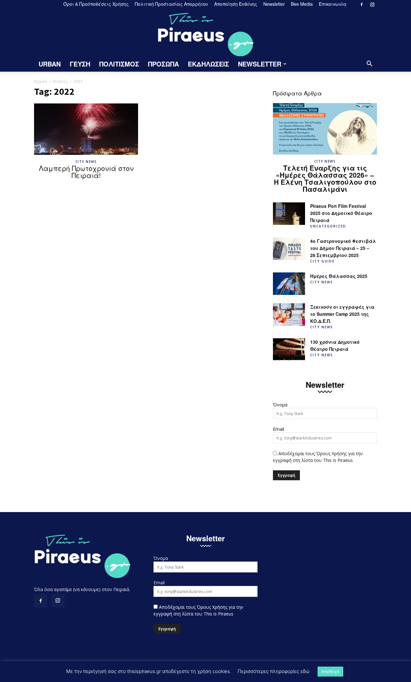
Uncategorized (328, 226)
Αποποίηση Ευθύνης (235, 4)
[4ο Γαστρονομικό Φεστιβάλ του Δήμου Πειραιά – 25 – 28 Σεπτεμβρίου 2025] (289, 248)
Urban (50, 63)
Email (278, 429)
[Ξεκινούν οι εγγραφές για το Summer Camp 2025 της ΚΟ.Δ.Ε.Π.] (289, 314)
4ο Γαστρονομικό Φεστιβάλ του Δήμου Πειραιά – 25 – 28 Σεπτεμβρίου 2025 (343, 248)
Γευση (80, 63)
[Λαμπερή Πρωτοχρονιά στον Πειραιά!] (86, 129)
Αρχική (40, 81)
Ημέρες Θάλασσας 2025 (338, 276)
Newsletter (274, 4)
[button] (369, 64)
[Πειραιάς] (205, 32)
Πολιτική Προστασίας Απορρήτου (171, 4)
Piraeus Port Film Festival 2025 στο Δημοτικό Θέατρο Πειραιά (341, 213)
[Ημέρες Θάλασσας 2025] (289, 283)
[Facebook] (361, 4)
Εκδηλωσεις (208, 63)
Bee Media (302, 4)
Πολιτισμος (119, 63)
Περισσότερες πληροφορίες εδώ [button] (274, 671)
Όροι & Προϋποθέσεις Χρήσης (96, 4)
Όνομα (280, 405)
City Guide (322, 261)
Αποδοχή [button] (330, 671)
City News (86, 161)
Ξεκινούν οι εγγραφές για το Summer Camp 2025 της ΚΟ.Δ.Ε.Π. (342, 314)
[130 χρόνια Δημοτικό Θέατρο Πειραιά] (289, 349)
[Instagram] (372, 4)
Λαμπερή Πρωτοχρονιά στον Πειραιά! (86, 171)
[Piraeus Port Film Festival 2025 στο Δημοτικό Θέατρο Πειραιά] (289, 213)
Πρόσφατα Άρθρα (297, 93)
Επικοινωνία (332, 4)
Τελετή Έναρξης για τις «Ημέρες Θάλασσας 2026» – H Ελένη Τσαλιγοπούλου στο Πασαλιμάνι (325, 178)
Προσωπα (163, 63)
